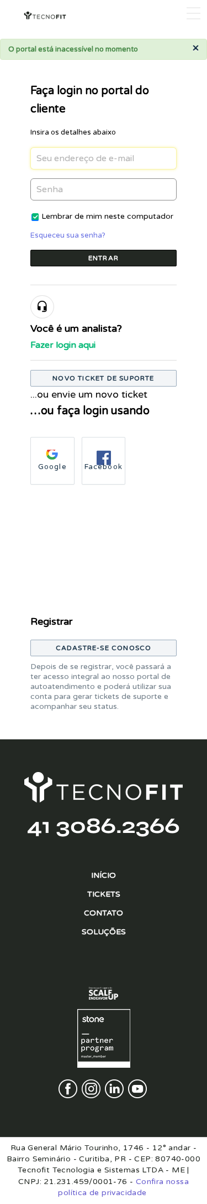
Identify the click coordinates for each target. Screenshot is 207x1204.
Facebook (103, 466)
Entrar (103, 258)
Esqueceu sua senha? (67, 235)
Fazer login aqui (62, 345)
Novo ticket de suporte (103, 378)
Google (52, 466)
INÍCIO (103, 875)
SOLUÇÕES (104, 932)
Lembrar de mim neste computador (107, 216)
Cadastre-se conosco (104, 648)
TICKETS (103, 894)
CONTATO (103, 913)
